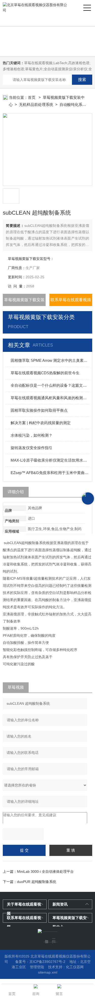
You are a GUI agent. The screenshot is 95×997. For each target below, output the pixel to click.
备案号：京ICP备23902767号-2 (40, 962)
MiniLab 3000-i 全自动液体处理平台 (45, 871)
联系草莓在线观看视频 (70, 300)
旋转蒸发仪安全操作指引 (31, 448)
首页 (32, 97)
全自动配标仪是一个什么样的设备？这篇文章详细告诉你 (50, 385)
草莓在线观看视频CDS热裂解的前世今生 (45, 373)
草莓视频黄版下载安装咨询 (24, 302)
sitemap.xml (47, 972)
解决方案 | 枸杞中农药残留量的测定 (41, 423)
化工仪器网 (75, 967)
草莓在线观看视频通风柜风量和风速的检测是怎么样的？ (50, 398)
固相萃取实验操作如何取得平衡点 (39, 410)
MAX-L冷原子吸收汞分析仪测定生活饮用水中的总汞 (50, 460)
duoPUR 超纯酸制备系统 (36, 882)
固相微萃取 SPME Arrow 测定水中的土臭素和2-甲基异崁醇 (50, 360)
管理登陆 (37, 967)
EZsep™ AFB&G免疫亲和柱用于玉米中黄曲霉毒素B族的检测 (50, 472)
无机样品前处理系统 (36, 104)
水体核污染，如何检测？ (31, 435)
